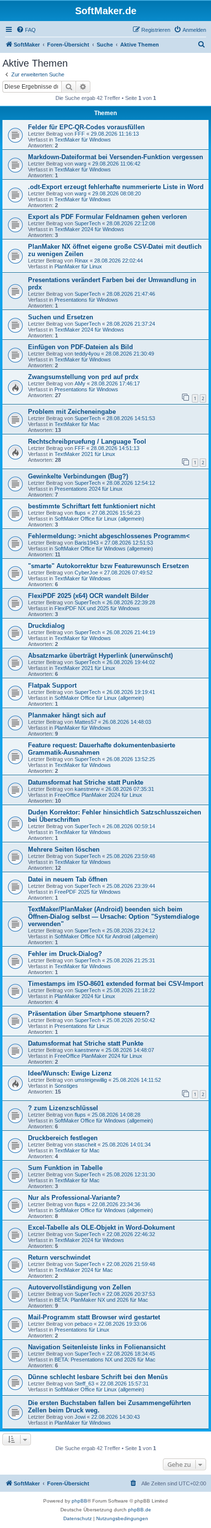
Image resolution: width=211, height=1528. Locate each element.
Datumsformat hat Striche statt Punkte (85, 782)
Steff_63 (84, 1383)
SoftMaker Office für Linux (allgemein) (99, 519)
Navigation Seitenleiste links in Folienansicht (96, 1347)
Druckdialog (46, 625)
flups (80, 513)
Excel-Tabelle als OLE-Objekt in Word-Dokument (101, 1227)
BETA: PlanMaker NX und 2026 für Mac (101, 1300)
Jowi (80, 1417)
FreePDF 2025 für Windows (87, 892)
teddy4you (87, 354)
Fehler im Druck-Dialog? (65, 953)
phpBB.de (139, 1509)
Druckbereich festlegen (63, 1138)
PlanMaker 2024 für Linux (84, 996)
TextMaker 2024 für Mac (83, 1270)
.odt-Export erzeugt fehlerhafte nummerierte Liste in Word (116, 187)
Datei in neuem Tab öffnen (67, 879)
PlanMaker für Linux (78, 266)
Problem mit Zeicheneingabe (72, 411)
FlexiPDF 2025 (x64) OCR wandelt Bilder (88, 595)
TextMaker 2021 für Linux (84, 454)
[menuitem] (26, 30)
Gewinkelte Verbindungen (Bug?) (78, 476)
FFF (80, 134)
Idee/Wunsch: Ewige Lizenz (70, 1073)
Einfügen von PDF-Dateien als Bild (80, 347)
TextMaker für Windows (82, 140)
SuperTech (88, 223)
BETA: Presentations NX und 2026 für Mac (105, 1359)
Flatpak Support (52, 685)
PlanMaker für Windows (82, 728)
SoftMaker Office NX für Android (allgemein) (106, 936)
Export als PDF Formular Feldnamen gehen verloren (107, 216)
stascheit (85, 1144)
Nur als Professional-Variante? (74, 1197)
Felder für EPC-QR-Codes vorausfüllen (86, 127)
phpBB (79, 1501)
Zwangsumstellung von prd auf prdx (83, 377)
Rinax (81, 260)
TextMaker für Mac (77, 424)
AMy (80, 383)
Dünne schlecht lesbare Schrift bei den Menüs (98, 1377)
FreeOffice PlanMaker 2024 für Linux (98, 795)
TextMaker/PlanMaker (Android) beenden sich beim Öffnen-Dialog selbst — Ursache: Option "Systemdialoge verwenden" (113, 917)
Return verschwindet (59, 1257)
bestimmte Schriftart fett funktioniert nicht (91, 506)
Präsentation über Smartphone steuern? (89, 1013)
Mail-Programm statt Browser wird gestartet (94, 1317)
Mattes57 (86, 722)
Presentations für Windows (86, 300)
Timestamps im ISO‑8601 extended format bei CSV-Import (115, 983)
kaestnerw (87, 789)
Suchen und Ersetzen (60, 317)
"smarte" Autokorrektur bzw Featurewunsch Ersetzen (108, 566)
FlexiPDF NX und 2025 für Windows (97, 608)
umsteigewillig (91, 1080)
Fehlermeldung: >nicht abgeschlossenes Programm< (109, 536)
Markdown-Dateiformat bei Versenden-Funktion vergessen (115, 157)
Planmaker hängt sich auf (67, 715)
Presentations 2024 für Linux (88, 489)
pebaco (83, 1324)
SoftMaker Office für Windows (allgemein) (103, 548)
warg (80, 164)
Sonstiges (66, 1086)
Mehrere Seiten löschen (64, 849)
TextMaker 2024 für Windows (89, 229)
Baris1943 (87, 543)
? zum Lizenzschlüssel (63, 1108)
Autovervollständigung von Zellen (79, 1287)
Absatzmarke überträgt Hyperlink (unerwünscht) (100, 655)
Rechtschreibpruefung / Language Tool (87, 441)
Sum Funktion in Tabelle (65, 1167)
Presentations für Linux (81, 1026)
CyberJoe (86, 572)
